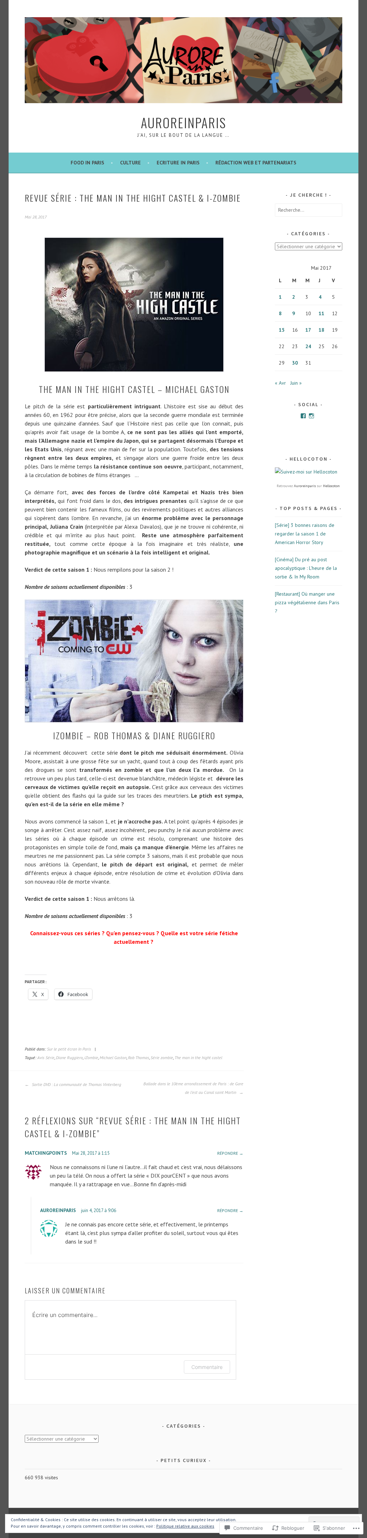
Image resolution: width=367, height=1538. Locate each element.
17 (308, 330)
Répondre (227, 1153)
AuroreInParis (183, 122)
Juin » (296, 383)
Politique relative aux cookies (185, 1526)
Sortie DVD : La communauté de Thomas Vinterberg (76, 1084)
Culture (130, 162)
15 (282, 330)
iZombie (91, 1057)
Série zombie (162, 1057)
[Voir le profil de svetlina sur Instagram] (311, 416)
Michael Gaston (113, 1057)
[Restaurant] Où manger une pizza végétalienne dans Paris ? (307, 602)
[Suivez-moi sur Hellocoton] (306, 471)
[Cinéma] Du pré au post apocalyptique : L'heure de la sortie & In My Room (306, 568)
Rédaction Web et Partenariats (255, 162)
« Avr (280, 383)
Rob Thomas (138, 1057)
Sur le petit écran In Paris (69, 1049)
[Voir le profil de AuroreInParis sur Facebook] (303, 416)
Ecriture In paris (178, 162)
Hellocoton (331, 486)
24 (308, 346)
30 (295, 363)
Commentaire (207, 1367)
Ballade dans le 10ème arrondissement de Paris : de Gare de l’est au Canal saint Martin (193, 1088)
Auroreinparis (305, 486)
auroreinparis (58, 1210)
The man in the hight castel (198, 1057)
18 (321, 330)
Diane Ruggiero (69, 1057)
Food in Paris (87, 162)
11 (321, 313)
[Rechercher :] (308, 210)
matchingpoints (46, 1153)
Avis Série (45, 1057)
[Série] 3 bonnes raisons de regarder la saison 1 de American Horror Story (304, 533)
